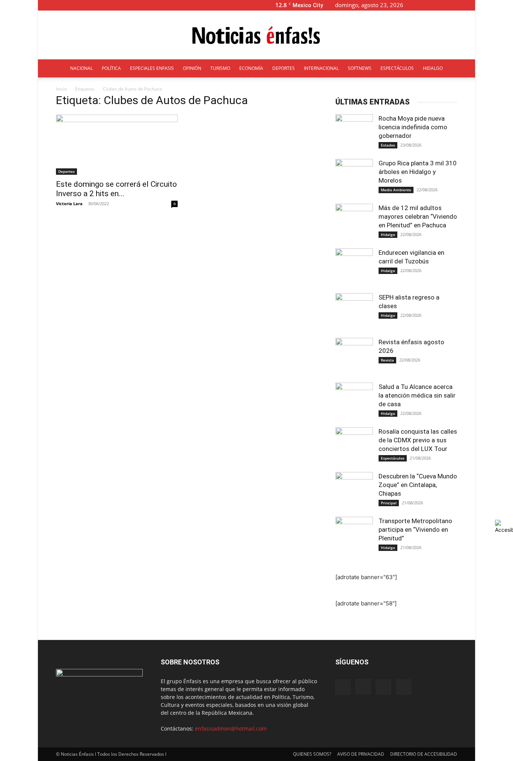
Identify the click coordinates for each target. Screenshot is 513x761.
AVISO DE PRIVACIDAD (360, 754)
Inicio (61, 89)
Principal (389, 502)
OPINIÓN (192, 68)
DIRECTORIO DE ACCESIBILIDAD (423, 754)
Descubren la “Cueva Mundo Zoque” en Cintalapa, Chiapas (418, 484)
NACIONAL (81, 68)
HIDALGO (433, 68)
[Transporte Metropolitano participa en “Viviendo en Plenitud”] (354, 535)
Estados (388, 145)
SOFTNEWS (359, 68)
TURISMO (220, 68)
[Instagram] (444, 5)
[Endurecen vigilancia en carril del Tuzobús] (354, 267)
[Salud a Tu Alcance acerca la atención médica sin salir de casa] (354, 401)
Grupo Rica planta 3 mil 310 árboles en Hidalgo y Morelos (418, 171)
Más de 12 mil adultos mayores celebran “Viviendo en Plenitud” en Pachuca (418, 216)
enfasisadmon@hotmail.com (231, 728)
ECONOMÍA (251, 68)
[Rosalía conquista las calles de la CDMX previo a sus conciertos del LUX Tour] (354, 446)
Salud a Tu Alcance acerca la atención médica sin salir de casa (417, 395)
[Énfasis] (256, 35)
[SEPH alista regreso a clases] (354, 312)
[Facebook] (432, 5)
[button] (421, 5)
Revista (387, 360)
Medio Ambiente (396, 189)
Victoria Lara (69, 203)
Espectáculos (392, 458)
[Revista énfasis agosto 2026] (354, 356)
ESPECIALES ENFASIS (152, 68)
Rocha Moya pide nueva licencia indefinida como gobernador (413, 127)
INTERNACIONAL (321, 68)
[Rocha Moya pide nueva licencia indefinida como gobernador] (354, 133)
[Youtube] (469, 5)
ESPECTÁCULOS (397, 68)
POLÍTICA (111, 68)
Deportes (66, 171)
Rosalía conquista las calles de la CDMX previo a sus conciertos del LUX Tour (418, 440)
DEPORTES (283, 68)
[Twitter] (457, 5)
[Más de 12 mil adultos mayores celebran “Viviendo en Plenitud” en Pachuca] (354, 222)
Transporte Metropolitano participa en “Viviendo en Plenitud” (415, 529)
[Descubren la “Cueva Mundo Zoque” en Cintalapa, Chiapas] (354, 491)
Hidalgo (388, 234)
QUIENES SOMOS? (312, 754)
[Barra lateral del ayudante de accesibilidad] (504, 526)
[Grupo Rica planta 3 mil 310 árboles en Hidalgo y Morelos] (354, 178)
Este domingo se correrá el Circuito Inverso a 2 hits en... (116, 189)
